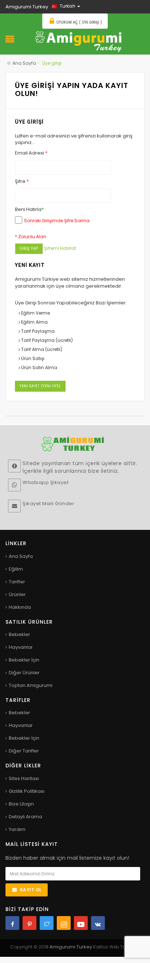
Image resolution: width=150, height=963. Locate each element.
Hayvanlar (21, 647)
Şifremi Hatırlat (60, 248)
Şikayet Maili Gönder (48, 503)
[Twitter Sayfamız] (47, 923)
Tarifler (17, 581)
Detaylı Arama (25, 816)
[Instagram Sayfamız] (64, 923)
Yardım (17, 829)
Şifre (22, 181)
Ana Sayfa (24, 63)
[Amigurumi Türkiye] (78, 41)
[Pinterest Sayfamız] (29, 923)
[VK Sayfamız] (98, 923)
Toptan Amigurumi (30, 685)
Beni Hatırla (29, 209)
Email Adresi (31, 153)
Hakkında (20, 607)
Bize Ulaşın (21, 803)
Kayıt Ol (31, 890)
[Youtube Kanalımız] (81, 923)
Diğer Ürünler (24, 672)
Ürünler (17, 594)
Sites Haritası (24, 778)
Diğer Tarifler (24, 750)
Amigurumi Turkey (71, 946)
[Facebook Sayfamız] (12, 923)
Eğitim (16, 569)
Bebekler (19, 634)
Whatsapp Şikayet (45, 482)
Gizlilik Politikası (26, 791)
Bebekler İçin (24, 659)
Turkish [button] (67, 6)
